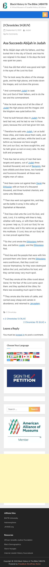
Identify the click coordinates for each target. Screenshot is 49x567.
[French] (28, 353)
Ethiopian (7, 186)
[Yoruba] (25, 360)
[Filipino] (25, 353)
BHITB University (11, 518)
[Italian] (21, 356)
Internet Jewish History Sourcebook (18, 553)
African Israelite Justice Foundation (18, 540)
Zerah (39, 183)
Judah (24, 90)
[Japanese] (25, 356)
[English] (21, 353)
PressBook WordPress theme (29, 564)
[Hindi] (15, 356)
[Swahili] (18, 360)
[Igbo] (18, 356)
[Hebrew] (11, 356)
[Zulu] (28, 360)
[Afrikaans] (8, 353)
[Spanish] (11, 360)
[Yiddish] (21, 360)
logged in (20, 334)
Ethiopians (31, 241)
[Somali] (8, 360)
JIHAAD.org (9, 527)
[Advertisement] (24, 478)
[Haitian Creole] (38, 353)
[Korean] (28, 356)
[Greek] (34, 353)
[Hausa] (8, 356)
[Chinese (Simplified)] (15, 353)
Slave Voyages (10, 549)
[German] (31, 353)
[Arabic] (11, 353)
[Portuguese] (34, 356)
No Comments (12, 34)
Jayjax (28, 30)
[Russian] (38, 356)
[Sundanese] (15, 360)
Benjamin (36, 166)
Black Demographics (12, 544)
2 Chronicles (11, 312)
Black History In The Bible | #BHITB (28, 4)
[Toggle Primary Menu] (45, 14)
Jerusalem (35, 303)
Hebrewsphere (10, 522)
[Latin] (31, 356)
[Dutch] (18, 353)
